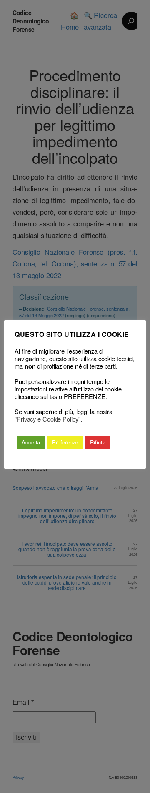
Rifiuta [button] (97, 442)
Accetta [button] (31, 442)
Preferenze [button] (65, 442)
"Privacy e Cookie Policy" (47, 419)
